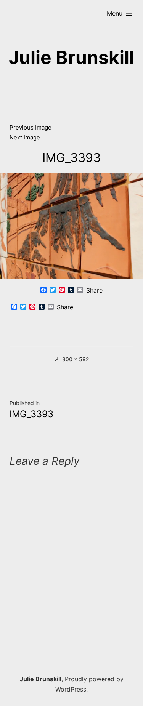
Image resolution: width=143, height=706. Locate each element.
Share (94, 290)
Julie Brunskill (71, 57)
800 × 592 (75, 359)
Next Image (25, 137)
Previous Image (30, 127)
